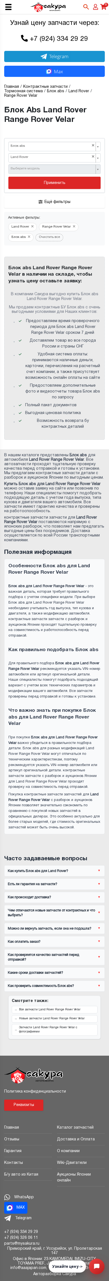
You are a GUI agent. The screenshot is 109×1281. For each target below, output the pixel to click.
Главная (11, 1127)
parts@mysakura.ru (21, 1243)
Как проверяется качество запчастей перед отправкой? (43, 957)
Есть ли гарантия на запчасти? (32, 884)
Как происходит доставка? (29, 897)
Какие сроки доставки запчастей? (35, 972)
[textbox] (52, 168)
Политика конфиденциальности (35, 1091)
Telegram (58, 56)
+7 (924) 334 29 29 (59, 39)
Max (58, 71)
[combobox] (54, 146)
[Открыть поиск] (86, 7)
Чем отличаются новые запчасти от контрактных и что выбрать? (51, 913)
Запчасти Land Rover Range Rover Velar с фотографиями (48, 1029)
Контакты (13, 1163)
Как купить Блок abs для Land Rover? (38, 871)
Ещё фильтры (57, 202)
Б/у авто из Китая (21, 1174)
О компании (68, 1151)
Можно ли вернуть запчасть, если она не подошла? (49, 928)
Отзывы (11, 1139)
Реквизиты (24, 1105)
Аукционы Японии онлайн (74, 1177)
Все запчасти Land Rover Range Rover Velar (49, 1009)
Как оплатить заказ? (24, 941)
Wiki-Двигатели (72, 1163)
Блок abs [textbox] (52, 146)
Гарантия (13, 1151)
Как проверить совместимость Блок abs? (41, 985)
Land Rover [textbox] (52, 157)
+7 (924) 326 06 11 (21, 1238)
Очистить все (49, 237)
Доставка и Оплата (76, 1139)
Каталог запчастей (75, 1127)
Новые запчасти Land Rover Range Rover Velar (52, 1018)
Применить (54, 183)
